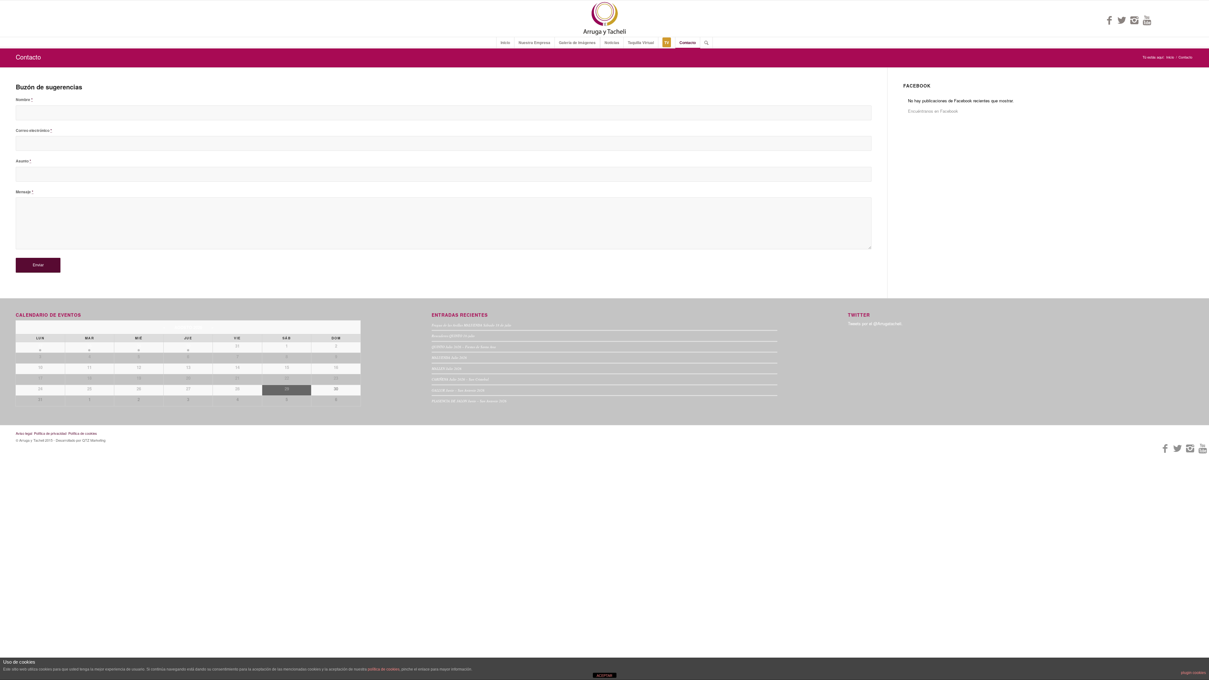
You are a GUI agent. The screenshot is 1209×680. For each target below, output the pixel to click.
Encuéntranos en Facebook (933, 111)
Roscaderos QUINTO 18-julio (453, 335)
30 (188, 346)
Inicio (1170, 57)
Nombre (24, 99)
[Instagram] (1134, 20)
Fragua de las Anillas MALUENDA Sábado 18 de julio (471, 325)
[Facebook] (1109, 20)
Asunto (23, 161)
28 (89, 346)
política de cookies (384, 669)
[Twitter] (1121, 20)
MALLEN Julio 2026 (447, 368)
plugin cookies (1193, 673)
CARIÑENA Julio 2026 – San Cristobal (460, 379)
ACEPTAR (604, 675)
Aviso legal (24, 433)
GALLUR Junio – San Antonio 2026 (458, 390)
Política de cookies (82, 433)
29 (139, 346)
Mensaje (24, 192)
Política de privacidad (50, 433)
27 (40, 346)
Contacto (28, 56)
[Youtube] (1147, 20)
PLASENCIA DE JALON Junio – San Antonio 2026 (469, 401)
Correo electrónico (34, 130)
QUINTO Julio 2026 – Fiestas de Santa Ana (464, 346)
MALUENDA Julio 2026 (449, 357)
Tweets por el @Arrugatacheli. (875, 323)
